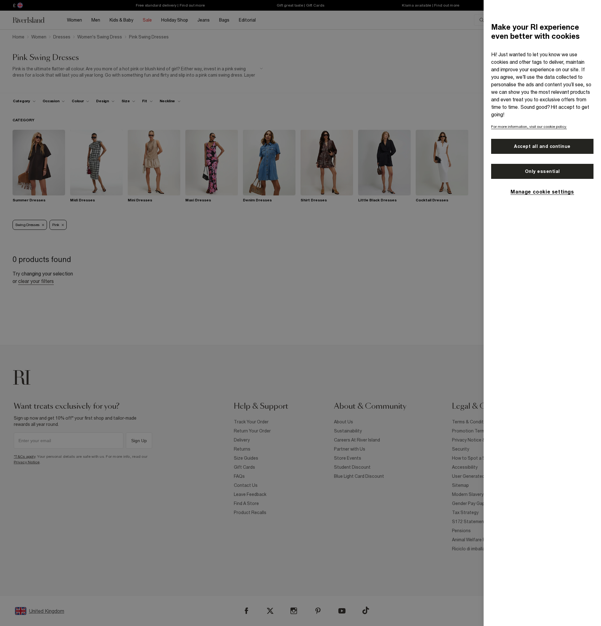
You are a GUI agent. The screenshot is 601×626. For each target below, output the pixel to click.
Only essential (542, 171)
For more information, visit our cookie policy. (529, 126)
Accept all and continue (542, 146)
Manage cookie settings (542, 191)
